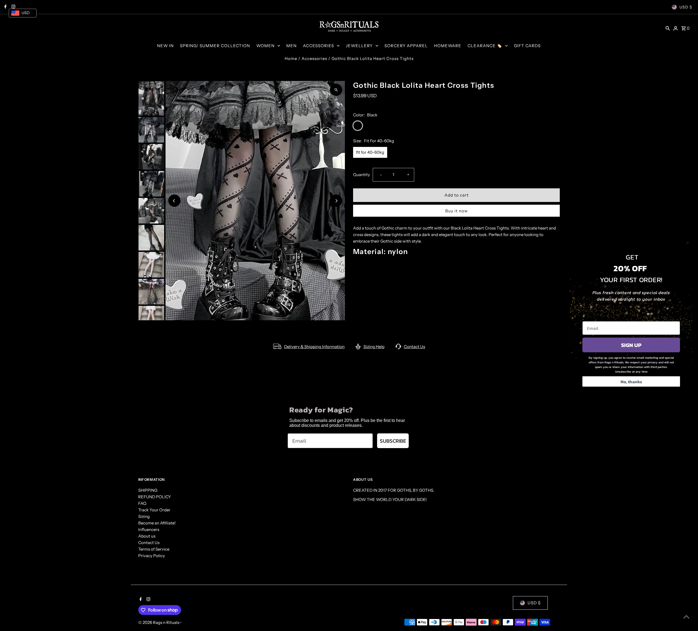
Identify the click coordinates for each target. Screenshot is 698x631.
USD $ (685, 7)
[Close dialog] (687, 242)
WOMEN (265, 45)
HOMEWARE (447, 45)
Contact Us (414, 346)
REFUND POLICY (154, 496)
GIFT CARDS (527, 45)
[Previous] (174, 201)
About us (146, 536)
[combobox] (23, 13)
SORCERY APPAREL (406, 45)
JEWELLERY (359, 45)
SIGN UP (631, 345)
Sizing (144, 516)
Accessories (314, 58)
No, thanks (631, 381)
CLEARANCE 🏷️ (485, 45)
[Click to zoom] (336, 90)
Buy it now (456, 210)
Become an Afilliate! (157, 523)
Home (291, 58)
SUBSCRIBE (393, 441)
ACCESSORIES (318, 45)
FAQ (142, 503)
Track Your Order (154, 509)
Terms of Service (153, 549)
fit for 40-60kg (370, 152)
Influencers (148, 529)
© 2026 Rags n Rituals (159, 622)
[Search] (667, 28)
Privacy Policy (151, 555)
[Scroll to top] (686, 617)
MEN (291, 45)
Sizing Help (373, 346)
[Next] (336, 201)
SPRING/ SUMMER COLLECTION (215, 45)
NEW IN (165, 45)
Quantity (361, 174)
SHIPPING (147, 490)
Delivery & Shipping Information (314, 346)
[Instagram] (147, 599)
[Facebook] (140, 599)
